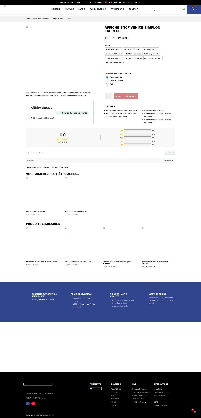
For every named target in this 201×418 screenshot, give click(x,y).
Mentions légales (160, 395)
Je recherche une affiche (141, 392)
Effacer (173, 88)
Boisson (55, 9)
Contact (133, 9)
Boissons (114, 392)
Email (151, 303)
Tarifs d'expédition (139, 399)
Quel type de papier (139, 402)
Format (107, 45)
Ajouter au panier (126, 96)
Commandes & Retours (162, 392)
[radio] (113, 49)
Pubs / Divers (97, 9)
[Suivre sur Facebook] (28, 403)
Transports (115, 399)
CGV (155, 399)
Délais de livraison (139, 389)
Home (28, 19)
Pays (80, 9)
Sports (113, 405)
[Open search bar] (153, 9)
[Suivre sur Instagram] (33, 403)
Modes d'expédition (139, 395)
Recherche (170, 153)
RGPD (156, 402)
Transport (116, 9)
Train (42, 19)
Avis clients (158, 389)
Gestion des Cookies (161, 405)
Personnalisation (111, 74)
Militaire (69, 9)
